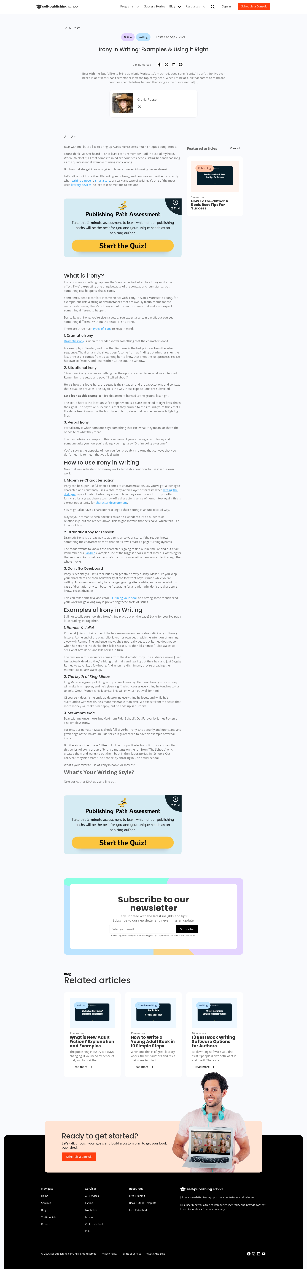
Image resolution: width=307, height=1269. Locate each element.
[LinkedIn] (173, 64)
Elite (87, 1231)
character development (111, 503)
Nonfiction (91, 1210)
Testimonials (48, 1217)
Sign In (226, 6)
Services (46, 1203)
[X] (166, 64)
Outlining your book (124, 598)
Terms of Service (131, 1253)
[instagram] (254, 1255)
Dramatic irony (74, 341)
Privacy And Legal (156, 1253)
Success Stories (154, 6)
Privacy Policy (109, 1253)
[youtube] (264, 1255)
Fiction (128, 37)
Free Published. (138, 1210)
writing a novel (81, 181)
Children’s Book (94, 1224)
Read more (80, 1067)
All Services (92, 1196)
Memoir (90, 1217)
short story (102, 181)
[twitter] (140, 107)
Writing (143, 37)
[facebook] (249, 1255)
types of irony (102, 329)
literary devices (81, 185)
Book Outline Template (142, 1203)
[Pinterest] (180, 64)
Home (44, 1196)
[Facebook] (159, 64)
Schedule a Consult (254, 6)
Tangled (90, 553)
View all (235, 148)
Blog (172, 6)
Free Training (137, 1196)
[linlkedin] (259, 1255)
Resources (47, 1224)
